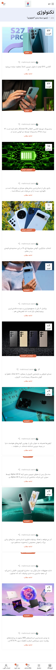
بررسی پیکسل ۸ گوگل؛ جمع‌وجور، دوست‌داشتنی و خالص (28, 297)
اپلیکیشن (30, 356)
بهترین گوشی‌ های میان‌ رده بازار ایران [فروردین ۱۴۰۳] (28, 237)
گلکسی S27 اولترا (28, 57)
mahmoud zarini (28, 62)
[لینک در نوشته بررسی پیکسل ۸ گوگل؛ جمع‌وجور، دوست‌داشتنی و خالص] (28, 275)
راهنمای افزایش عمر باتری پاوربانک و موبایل (28, 176)
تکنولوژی (29, 170)
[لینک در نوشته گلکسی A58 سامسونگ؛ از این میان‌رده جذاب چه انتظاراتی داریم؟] (28, 95)
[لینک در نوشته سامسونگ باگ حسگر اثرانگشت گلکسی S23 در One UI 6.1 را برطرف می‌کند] (28, 338)
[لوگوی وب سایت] (28, 3)
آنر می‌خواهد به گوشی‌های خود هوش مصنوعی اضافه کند (28, 528)
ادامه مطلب (28, 74)
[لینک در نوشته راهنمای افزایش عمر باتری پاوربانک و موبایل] (28, 156)
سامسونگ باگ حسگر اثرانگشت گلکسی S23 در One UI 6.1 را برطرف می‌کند (28, 362)
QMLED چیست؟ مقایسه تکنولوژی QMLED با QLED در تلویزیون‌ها (28, 559)
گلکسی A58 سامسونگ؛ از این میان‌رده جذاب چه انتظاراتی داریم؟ (28, 117)
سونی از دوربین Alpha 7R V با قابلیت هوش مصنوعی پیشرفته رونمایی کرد (28, 463)
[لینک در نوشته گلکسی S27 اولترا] (28, 40)
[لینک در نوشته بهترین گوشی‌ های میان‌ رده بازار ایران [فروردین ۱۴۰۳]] (28, 215)
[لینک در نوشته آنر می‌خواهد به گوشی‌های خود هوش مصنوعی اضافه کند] (28, 504)
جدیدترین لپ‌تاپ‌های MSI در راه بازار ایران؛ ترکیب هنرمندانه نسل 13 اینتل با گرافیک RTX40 (28, 624)
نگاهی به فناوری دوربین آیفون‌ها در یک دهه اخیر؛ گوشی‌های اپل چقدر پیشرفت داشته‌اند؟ (28, 430)
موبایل (27, 52)
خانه (52, 18)
